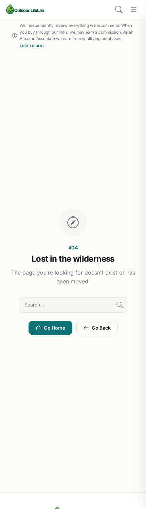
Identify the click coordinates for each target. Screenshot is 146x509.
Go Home (54, 328)
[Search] (119, 9)
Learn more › (32, 45)
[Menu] (134, 9)
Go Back (101, 328)
